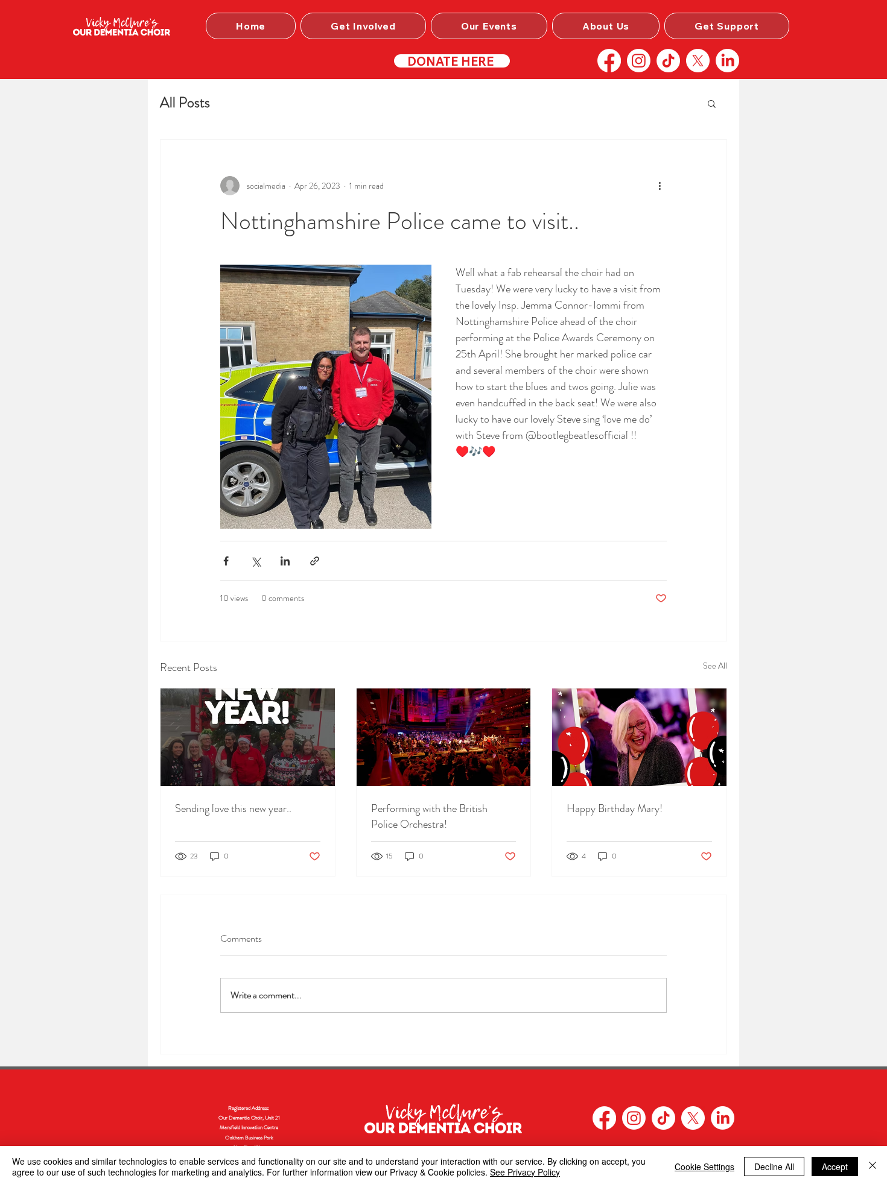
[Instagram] (638, 60)
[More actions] (659, 185)
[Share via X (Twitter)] (255, 561)
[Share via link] (314, 561)
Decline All (774, 1166)
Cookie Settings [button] (704, 1166)
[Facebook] (609, 60)
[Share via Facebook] (226, 561)
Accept (835, 1166)
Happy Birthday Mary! (615, 808)
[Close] (872, 1166)
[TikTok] (668, 60)
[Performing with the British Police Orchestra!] (444, 737)
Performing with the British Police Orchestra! (429, 816)
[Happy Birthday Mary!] (639, 737)
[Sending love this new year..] (248, 737)
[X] (698, 60)
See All (715, 666)
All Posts (185, 102)
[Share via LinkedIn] (285, 561)
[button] (363, 26)
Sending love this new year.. (233, 808)
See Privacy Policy (525, 1172)
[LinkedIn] (727, 60)
